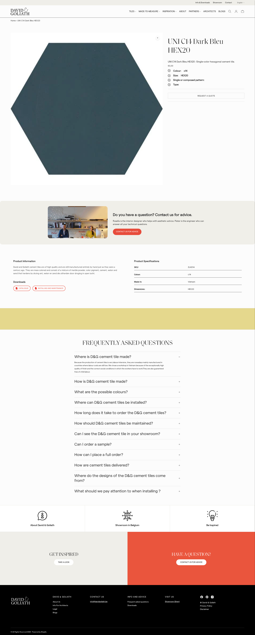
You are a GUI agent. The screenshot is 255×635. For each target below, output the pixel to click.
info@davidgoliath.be (98, 602)
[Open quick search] (230, 11)
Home (13, 20)
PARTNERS (194, 11)
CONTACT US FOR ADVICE (191, 562)
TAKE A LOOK (63, 562)
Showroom (217, 3)
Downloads (132, 605)
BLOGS (221, 11)
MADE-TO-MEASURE (148, 11)
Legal (55, 609)
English (240, 3)
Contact (228, 3)
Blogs (55, 613)
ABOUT (182, 11)
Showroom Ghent (172, 602)
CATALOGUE (23, 288)
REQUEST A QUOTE (206, 96)
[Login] (236, 11)
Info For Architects (60, 605)
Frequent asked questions (138, 602)
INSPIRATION (169, 11)
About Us (56, 602)
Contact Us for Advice (127, 232)
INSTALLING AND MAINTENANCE (50, 288)
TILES (131, 11)
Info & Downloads (203, 3)
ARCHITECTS (209, 11)
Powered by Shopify (39, 632)
